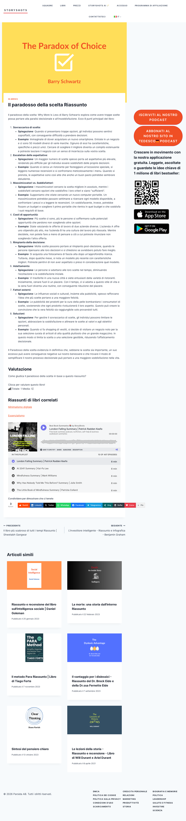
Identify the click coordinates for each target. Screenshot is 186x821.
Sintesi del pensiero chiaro (30, 749)
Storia (127, 806)
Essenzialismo (16, 415)
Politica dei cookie (104, 795)
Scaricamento (102, 806)
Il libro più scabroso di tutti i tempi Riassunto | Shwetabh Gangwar (30, 530)
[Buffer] (183, 441)
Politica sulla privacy (107, 799)
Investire (158, 806)
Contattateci (97, 16)
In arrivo (13, 99)
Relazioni (128, 795)
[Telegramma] (183, 429)
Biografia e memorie (165, 791)
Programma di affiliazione (151, 5)
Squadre (47, 5)
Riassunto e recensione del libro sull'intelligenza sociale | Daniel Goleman (34, 609)
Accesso (122, 5)
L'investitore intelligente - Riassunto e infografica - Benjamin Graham (96, 530)
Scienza (157, 810)
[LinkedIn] (183, 404)
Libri (63, 5)
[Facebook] (183, 423)
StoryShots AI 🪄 (98, 5)
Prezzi (77, 5)
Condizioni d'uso (103, 803)
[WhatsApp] (183, 417)
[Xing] (183, 435)
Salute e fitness (163, 803)
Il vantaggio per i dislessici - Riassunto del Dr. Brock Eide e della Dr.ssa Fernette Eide (93, 681)
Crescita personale (135, 791)
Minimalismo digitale (20, 407)
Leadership (159, 799)
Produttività (131, 803)
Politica (158, 795)
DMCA (96, 791)
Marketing (129, 799)
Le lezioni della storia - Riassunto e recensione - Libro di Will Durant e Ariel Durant (93, 753)
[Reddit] (183, 398)
